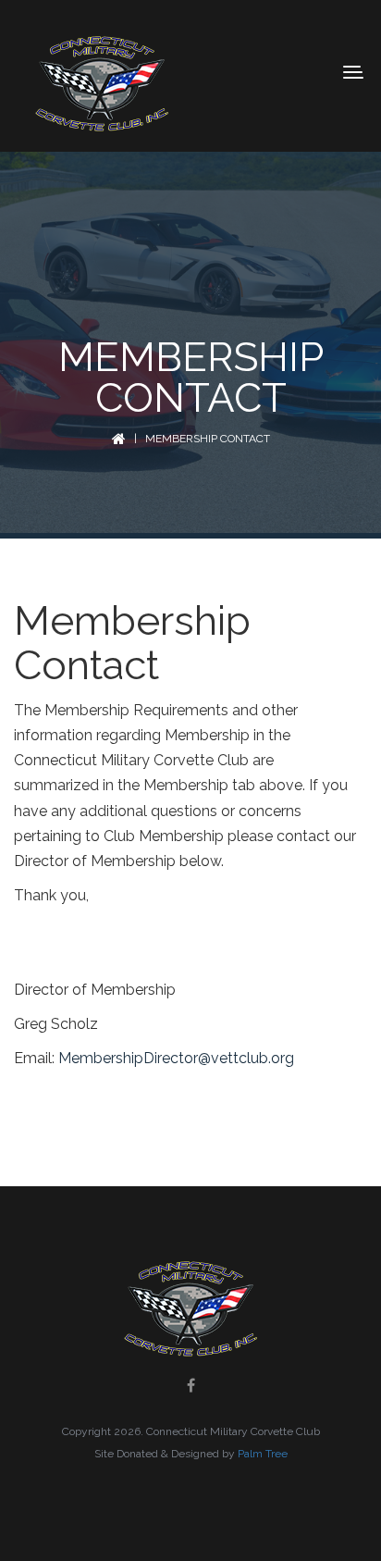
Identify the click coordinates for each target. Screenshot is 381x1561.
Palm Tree (263, 1453)
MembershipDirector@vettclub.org (176, 1058)
